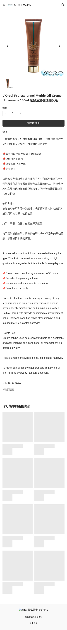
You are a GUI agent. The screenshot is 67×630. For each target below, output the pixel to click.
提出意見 (33, 623)
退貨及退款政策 (35, 617)
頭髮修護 (9, 389)
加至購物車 (33, 123)
